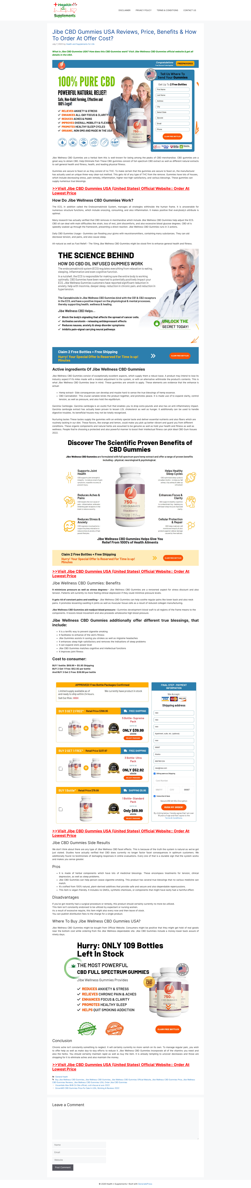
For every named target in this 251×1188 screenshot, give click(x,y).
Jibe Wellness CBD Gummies (98, 1079)
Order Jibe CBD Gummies (116, 1082)
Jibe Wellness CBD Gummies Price (167, 1079)
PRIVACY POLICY (144, 10)
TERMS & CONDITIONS (167, 10)
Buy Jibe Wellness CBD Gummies (69, 1079)
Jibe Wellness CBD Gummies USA (89, 1082)
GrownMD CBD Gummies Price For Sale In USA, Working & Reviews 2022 (87, 1088)
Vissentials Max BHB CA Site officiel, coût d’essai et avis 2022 (82, 1085)
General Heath (61, 1077)
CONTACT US (189, 10)
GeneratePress (145, 1184)
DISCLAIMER (124, 10)
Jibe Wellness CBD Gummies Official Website (131, 1079)
